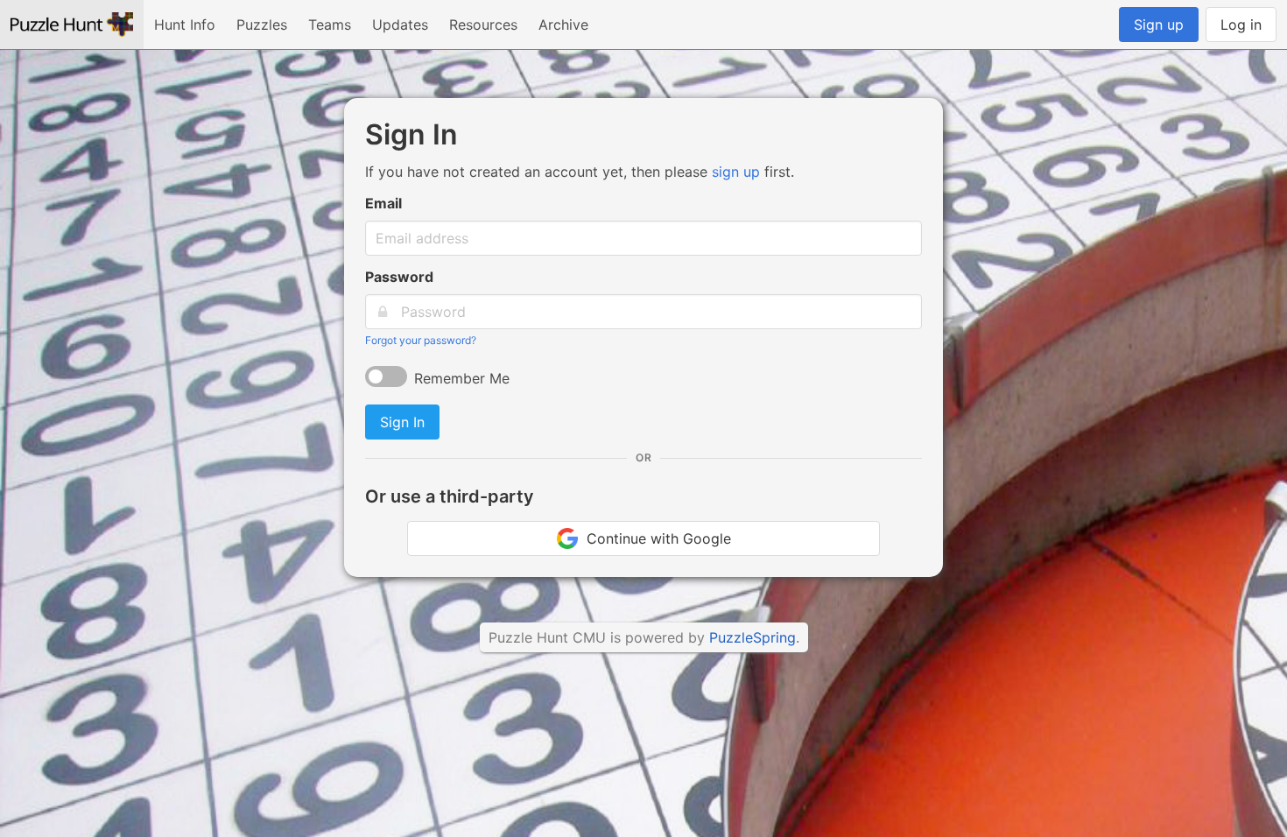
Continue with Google (654, 538)
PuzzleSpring (752, 637)
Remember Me (462, 378)
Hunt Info (184, 24)
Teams (329, 24)
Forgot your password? (420, 340)
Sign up (1159, 24)
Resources (483, 24)
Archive (563, 24)
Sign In (402, 422)
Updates (400, 24)
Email (383, 203)
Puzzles (261, 24)
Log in (1241, 24)
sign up (736, 171)
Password (399, 276)
